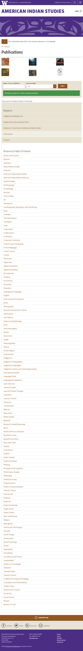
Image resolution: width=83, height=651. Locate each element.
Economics (8, 284)
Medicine (7, 420)
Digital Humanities (11, 266)
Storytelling (8, 553)
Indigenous (8, 358)
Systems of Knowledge (12, 564)
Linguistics (8, 395)
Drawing (7, 277)
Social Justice (8, 538)
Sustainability (9, 560)
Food (5, 325)
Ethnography (9, 306)
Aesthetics (7, 163)
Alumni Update (61, 640)
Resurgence (8, 523)
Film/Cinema (8, 314)
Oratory (7, 454)
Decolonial (8, 258)
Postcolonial (8, 494)
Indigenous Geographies (13, 362)
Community (8, 236)
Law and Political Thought (13, 391)
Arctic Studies (9, 196)
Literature (7, 402)
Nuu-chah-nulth (10, 443)
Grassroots (8, 336)
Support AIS (43, 618)
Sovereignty (8, 549)
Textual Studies (9, 571)
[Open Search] (80, 2)
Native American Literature (14, 431)
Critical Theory (9, 251)
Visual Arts (8, 593)
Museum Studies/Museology (14, 424)
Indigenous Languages (12, 365)
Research (7, 46)
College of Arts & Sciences (62, 2)
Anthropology (9, 185)
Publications (8, 134)
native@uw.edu (33, 638)
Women (6, 601)
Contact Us (60, 642)
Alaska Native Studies (12, 167)
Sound (6, 546)
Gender (6, 332)
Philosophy (8, 476)
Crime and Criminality (12, 240)
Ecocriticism (8, 281)
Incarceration (9, 354)
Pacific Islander (9, 457)
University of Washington (13, 646)
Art (5, 200)
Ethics (6, 303)
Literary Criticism (10, 398)
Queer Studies (9, 512)
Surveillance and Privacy (13, 557)
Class (5, 225)
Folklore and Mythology (13, 321)
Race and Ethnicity (10, 516)
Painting (7, 465)
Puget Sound (8, 509)
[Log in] (74, 2)
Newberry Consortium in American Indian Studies (22, 128)
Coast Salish (8, 229)
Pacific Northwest (10, 461)
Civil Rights (8, 222)
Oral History (8, 450)
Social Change (9, 534)
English (6, 295)
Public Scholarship (10, 505)
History (6, 347)
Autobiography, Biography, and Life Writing (20, 207)
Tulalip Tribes (9, 586)
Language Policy (10, 376)
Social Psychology (10, 542)
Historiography (9, 343)
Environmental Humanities (14, 299)
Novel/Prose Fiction (11, 439)
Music (6, 428)
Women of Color (10, 604)
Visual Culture (9, 597)
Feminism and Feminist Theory (15, 310)
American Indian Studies (33, 11)
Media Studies (9, 417)
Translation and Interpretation (15, 582)
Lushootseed (8, 406)
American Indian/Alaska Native (15, 174)
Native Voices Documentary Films (16, 122)
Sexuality (7, 531)
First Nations (8, 317)
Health (6, 340)
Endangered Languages (13, 292)
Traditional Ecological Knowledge (16, 579)
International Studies (12, 373)
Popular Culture (10, 490)
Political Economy (10, 479)
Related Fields (31, 83)
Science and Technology (13, 527)
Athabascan (8, 203)
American (7, 170)
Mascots (7, 409)
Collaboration (9, 233)
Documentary (9, 273)
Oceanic (6, 446)
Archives (7, 192)
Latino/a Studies (10, 387)
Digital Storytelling (11, 270)
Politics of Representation (13, 487)
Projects (6, 140)
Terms (59, 636)
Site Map (59, 638)
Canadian (7, 214)
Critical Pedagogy (10, 247)
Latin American (9, 384)
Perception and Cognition (13, 468)
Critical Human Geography (14, 244)
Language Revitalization (13, 380)
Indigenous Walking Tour (13, 116)
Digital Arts (8, 262)
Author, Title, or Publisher (11, 83)
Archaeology (8, 189)
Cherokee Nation (10, 218)
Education (7, 288)
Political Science (9, 483)
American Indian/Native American (16, 178)
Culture (6, 255)
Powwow (7, 498)
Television (7, 568)
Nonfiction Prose (10, 435)
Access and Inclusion (11, 155)
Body (5, 211)
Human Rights (9, 350)
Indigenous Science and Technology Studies (20, 369)
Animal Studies (9, 181)
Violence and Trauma (12, 590)
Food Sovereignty (10, 328)
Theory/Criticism (10, 575)
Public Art (7, 501)
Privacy (59, 634)
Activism (7, 159)
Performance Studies (11, 472)
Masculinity (8, 413)
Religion (7, 520)
